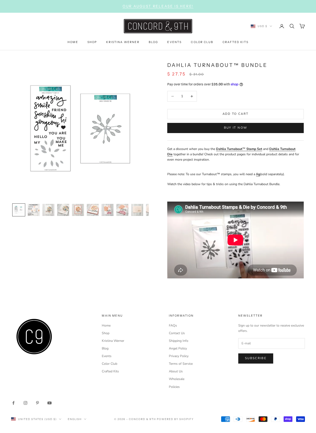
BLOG (153, 42)
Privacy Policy (179, 356)
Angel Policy (178, 348)
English (75, 419)
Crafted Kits (110, 371)
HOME (73, 42)
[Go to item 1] (18, 209)
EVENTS (174, 42)
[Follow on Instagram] (25, 403)
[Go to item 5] (77, 209)
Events (107, 356)
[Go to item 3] (48, 209)
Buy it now (235, 128)
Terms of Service (181, 363)
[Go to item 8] (122, 209)
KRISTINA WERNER (122, 42)
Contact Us (177, 333)
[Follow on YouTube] (49, 403)
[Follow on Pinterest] (37, 403)
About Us (176, 371)
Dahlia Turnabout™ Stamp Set (239, 149)
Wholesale (176, 379)
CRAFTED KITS (235, 42)
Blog (105, 348)
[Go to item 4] (63, 209)
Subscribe (255, 358)
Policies (174, 387)
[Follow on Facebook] (13, 403)
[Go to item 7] (107, 209)
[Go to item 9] (137, 209)
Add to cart (236, 114)
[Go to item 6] (92, 209)
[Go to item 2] (33, 209)
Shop (105, 333)
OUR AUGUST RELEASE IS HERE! (158, 6)
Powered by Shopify (175, 419)
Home (106, 325)
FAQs (173, 325)
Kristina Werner (113, 341)
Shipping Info (178, 341)
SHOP (92, 42)
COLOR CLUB (202, 42)
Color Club (109, 363)
